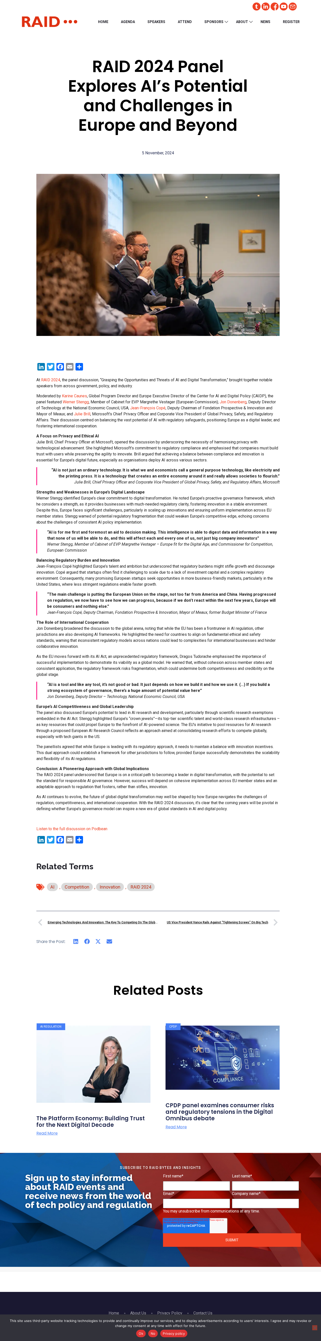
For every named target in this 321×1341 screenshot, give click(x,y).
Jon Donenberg (233, 402)
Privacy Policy (169, 1313)
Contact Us (202, 1313)
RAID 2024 (50, 380)
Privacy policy (174, 1333)
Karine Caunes (74, 396)
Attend (185, 22)
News (265, 22)
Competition (77, 887)
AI (52, 887)
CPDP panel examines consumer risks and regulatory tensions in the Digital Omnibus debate (220, 1112)
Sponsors (213, 22)
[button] (76, 941)
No (153, 1333)
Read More (47, 1133)
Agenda (128, 22)
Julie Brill (82, 414)
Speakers (156, 22)
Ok (141, 1333)
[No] (314, 1327)
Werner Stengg (76, 402)
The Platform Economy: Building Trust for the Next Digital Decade (90, 1122)
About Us (138, 1313)
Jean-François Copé (148, 408)
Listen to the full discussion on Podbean (71, 828)
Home (103, 22)
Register (291, 22)
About (242, 22)
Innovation (110, 887)
